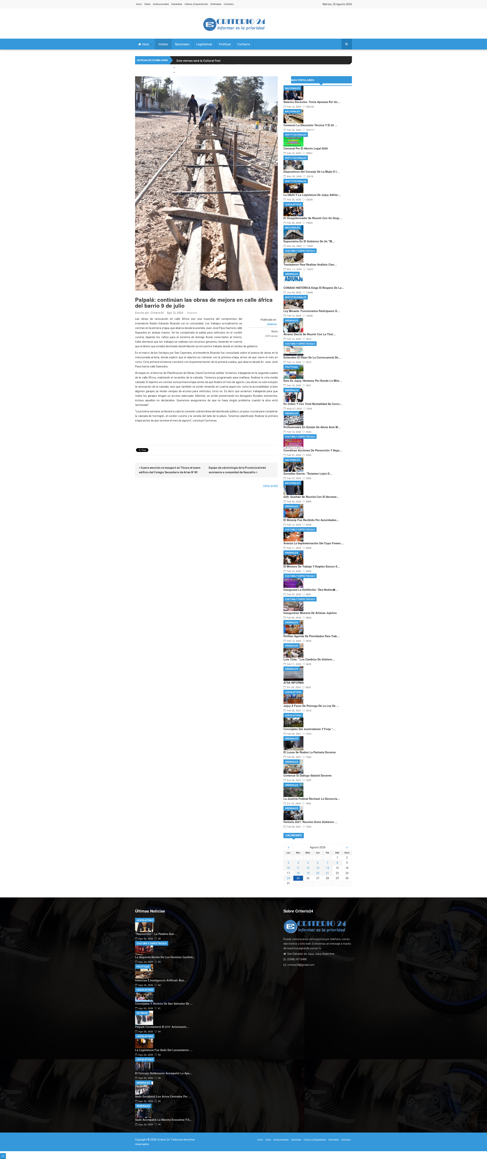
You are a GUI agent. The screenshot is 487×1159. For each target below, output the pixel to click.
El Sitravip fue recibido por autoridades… (311, 520)
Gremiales (215, 4)
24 (288, 878)
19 (308, 873)
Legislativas (204, 44)
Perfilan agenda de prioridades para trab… (311, 636)
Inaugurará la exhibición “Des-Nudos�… (310, 589)
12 (308, 867)
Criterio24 (157, 312)
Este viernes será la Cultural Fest (198, 60)
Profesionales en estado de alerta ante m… (312, 427)
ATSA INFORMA (293, 682)
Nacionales (182, 44)
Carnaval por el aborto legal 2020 (305, 148)
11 (298, 867)
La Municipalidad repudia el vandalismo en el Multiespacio (217, 65)
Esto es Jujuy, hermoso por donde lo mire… (312, 380)
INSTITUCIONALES (295, 134)
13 (317, 867)
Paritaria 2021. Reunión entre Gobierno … (310, 822)
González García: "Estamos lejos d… (307, 473)
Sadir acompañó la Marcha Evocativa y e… (163, 1119)
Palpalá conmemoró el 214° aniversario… (162, 1027)
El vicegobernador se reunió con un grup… (312, 218)
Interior (163, 44)
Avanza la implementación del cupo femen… (313, 543)
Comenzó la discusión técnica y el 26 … (310, 125)
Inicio (139, 4)
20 (317, 873)
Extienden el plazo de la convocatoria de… (312, 357)
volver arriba (270, 485)
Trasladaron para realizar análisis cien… (310, 264)
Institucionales (161, 4)
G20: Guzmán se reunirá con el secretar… (311, 497)
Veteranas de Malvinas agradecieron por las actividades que (218, 70)
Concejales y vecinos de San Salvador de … (164, 1003)
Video (147, 4)
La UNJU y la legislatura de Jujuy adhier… (312, 195)
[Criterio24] (234, 24)
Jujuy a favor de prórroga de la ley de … (311, 706)
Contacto (229, 4)
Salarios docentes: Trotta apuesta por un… (311, 102)
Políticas (225, 44)
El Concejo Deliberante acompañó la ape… (163, 1073)
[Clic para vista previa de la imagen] (206, 183)
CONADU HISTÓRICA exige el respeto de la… (313, 288)
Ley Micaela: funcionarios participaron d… (311, 311)
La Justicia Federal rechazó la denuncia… (311, 799)
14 (327, 867)
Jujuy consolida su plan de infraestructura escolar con (214, 74)
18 (298, 873)
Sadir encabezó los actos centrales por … (163, 1096)
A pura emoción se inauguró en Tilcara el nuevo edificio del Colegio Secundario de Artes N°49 (170, 470)
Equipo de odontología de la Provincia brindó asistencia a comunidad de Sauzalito (237, 470)
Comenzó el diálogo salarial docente (307, 775)
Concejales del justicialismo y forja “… (309, 729)
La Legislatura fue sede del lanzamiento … (164, 1050)
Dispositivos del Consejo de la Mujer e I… (311, 171)
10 (288, 867)
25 (298, 878)
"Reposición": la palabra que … (156, 934)
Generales (176, 4)
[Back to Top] (3, 1156)
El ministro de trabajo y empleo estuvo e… (311, 566)
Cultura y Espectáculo (196, 4)
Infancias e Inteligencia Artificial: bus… (161, 980)
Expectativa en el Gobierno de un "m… (309, 241)
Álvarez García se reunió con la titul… (309, 334)
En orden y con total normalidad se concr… (312, 404)
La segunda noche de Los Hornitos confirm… (165, 957)
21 (327, 873)
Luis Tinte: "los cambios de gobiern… (309, 659)
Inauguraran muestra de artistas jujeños (310, 613)
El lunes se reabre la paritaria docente (309, 752)
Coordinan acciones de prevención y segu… (312, 450)
